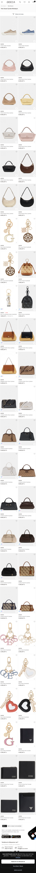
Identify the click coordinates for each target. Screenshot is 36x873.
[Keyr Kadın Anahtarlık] (9, 230)
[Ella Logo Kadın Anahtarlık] (27, 230)
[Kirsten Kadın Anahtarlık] (27, 264)
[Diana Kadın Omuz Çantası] (27, 499)
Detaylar (18, 857)
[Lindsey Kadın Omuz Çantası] (27, 365)
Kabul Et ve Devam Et (18, 861)
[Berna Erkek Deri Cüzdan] (27, 734)
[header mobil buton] (11, 2)
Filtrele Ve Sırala (19, 14)
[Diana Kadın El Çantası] (9, 533)
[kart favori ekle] (16, 17)
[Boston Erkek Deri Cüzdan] (9, 767)
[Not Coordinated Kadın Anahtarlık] (9, 298)
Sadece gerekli (18, 870)
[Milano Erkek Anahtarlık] (27, 298)
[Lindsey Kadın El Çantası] (9, 432)
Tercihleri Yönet (18, 866)
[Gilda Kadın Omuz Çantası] (9, 63)
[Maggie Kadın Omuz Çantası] (9, 331)
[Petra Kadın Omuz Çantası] (27, 163)
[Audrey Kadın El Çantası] (27, 566)
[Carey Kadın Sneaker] (9, 29)
